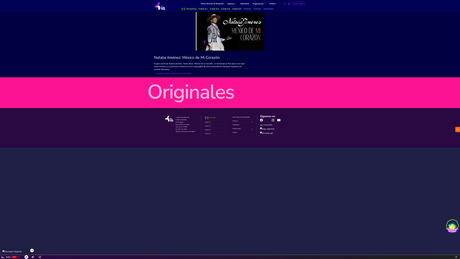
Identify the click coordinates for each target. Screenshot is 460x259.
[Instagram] (273, 120)
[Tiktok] (284, 120)
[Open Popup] (39, 257)
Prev (156, 95)
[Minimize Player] (456, 257)
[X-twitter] (267, 120)
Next (303, 95)
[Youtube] (278, 120)
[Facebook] (261, 120)
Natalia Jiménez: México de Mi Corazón (187, 57)
